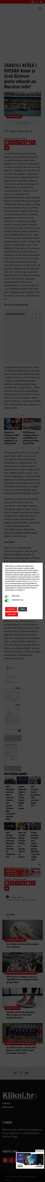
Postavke (23, 609)
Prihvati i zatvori (11, 609)
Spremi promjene (12, 614)
